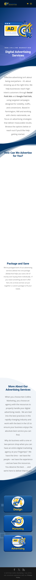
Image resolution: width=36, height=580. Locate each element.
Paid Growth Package (18, 327)
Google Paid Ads (18, 242)
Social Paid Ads (18, 195)
